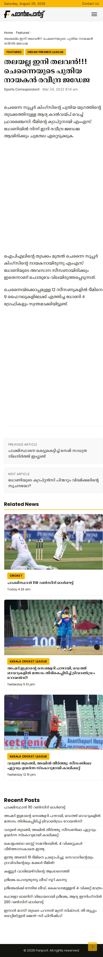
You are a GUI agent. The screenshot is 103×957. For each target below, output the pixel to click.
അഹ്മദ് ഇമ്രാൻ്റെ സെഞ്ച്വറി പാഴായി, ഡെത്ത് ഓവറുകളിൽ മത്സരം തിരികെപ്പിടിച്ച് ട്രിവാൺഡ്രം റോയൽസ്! (51, 673)
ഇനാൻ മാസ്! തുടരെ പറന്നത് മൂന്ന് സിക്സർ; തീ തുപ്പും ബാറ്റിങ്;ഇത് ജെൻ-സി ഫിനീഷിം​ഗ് (50, 913)
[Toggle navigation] (94, 14)
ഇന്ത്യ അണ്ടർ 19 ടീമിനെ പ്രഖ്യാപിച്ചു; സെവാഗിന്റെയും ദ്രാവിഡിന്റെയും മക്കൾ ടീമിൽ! (49, 860)
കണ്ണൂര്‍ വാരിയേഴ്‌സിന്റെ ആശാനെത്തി (36, 871)
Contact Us (90, 4)
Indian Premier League (46, 52)
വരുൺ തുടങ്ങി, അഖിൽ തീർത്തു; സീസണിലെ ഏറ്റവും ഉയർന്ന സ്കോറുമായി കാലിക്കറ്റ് (49, 765)
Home (8, 33)
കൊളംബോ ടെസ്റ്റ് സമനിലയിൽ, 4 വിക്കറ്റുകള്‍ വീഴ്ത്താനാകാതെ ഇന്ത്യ (43, 846)
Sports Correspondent (22, 89)
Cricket (16, 575)
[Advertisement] (51, 196)
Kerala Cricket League (28, 661)
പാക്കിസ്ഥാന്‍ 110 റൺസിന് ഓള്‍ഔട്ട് (40, 582)
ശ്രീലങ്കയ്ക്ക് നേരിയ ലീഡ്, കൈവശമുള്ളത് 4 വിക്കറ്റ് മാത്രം (53, 887)
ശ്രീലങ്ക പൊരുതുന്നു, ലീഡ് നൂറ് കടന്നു (35, 879)
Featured (22, 33)
